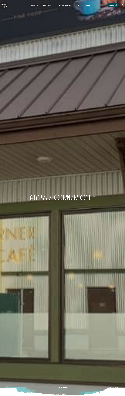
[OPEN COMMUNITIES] (53, 5)
